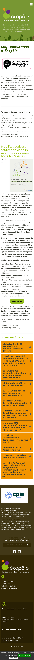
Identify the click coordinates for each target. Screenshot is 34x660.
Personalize (13, 657)
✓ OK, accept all (24, 655)
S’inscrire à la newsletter (15, 545)
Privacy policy (23, 657)
